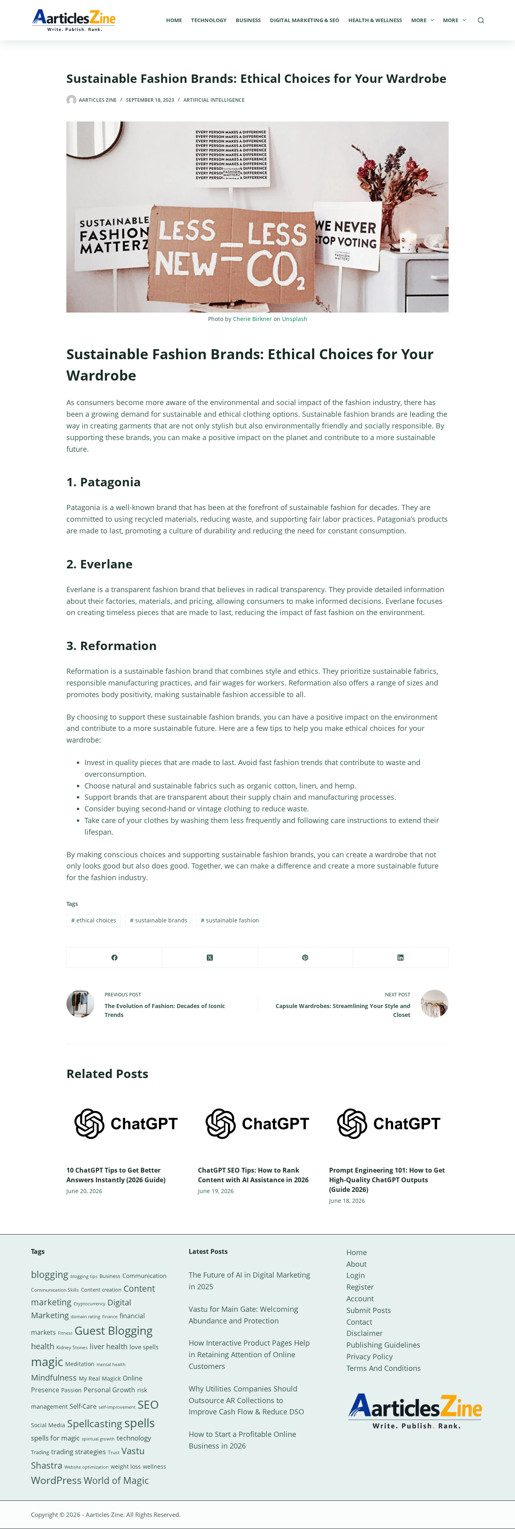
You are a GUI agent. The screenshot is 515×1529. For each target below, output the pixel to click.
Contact (359, 1322)
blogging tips (83, 1276)
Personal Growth (109, 1389)
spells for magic (55, 1438)
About (356, 1264)
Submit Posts (368, 1310)
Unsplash (294, 319)
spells (139, 1423)
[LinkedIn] (401, 957)
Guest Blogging (113, 1330)
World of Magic (116, 1480)
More (418, 20)
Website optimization (86, 1467)
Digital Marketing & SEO (304, 20)
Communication (144, 1276)
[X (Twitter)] (210, 957)
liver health (109, 1346)
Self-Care (83, 1406)
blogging (49, 1274)
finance (109, 1316)
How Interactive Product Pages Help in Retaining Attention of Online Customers (249, 1354)
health (42, 1346)
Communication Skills (55, 1289)
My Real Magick (100, 1378)
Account (360, 1298)
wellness (154, 1466)
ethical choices (93, 920)
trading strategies (78, 1451)
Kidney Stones (72, 1347)
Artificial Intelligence (214, 100)
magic (47, 1362)
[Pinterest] (305, 957)
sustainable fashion (230, 920)
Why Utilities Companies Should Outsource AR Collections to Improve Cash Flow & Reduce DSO (246, 1400)
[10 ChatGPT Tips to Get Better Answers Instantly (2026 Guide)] (126, 1123)
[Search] (481, 20)
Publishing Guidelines (383, 1345)
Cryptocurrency (89, 1304)
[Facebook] (114, 957)
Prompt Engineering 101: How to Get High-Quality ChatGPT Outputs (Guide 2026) (387, 1180)
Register (360, 1287)
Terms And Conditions (383, 1368)
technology (134, 1438)
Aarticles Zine (104, 1514)
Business (248, 20)
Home (174, 20)
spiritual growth (98, 1439)
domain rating (85, 1316)
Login (355, 1275)
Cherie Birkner (252, 319)
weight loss (126, 1466)
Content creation (101, 1289)
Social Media (48, 1425)
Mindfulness (54, 1377)
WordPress (56, 1480)
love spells (144, 1347)
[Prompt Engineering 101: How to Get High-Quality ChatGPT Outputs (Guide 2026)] (389, 1123)
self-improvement (117, 1407)
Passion (71, 1390)
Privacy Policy (369, 1356)
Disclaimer (364, 1333)
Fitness (65, 1333)
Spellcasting (94, 1423)
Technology (209, 20)
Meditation (80, 1364)
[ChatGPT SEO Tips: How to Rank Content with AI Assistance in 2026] (257, 1123)
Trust (113, 1452)
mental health (111, 1364)
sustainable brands (158, 920)
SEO (148, 1404)
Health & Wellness (375, 20)
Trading (40, 1452)
